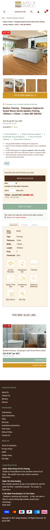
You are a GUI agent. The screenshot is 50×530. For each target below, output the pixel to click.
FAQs (4, 419)
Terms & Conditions (9, 445)
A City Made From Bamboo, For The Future (18, 493)
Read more (6, 477)
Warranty (5, 422)
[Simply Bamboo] (25, 4)
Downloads (35, 225)
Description (24, 225)
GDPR (4, 452)
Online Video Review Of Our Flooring (16, 469)
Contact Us (6, 395)
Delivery (5, 399)
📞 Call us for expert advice (15, 217)
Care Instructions (8, 416)
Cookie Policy (7, 455)
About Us (5, 392)
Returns (5, 402)
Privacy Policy (7, 449)
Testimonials (6, 412)
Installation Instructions (11, 425)
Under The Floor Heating (11, 481)
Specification (14, 225)
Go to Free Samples (23, 95)
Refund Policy (7, 432)
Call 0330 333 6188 (20, 12)
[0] (45, 12)
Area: (6, 183)
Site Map (5, 459)
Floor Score (6, 429)
